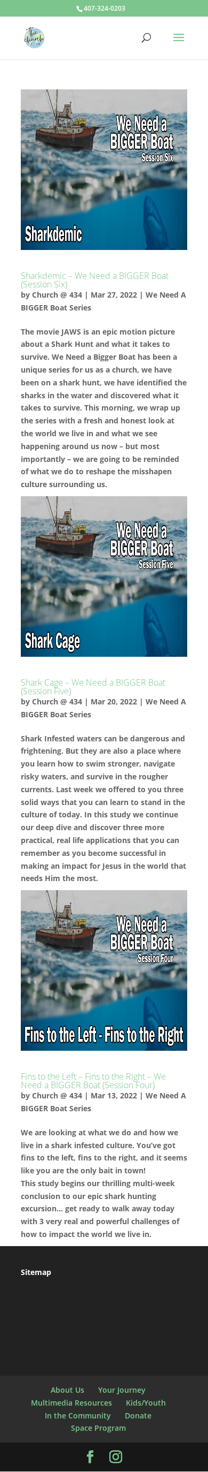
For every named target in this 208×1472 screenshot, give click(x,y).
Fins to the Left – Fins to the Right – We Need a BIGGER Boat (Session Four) (93, 1081)
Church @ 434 (57, 295)
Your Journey (122, 1390)
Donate (138, 1415)
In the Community (78, 1415)
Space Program (98, 1428)
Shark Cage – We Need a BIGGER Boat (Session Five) (93, 687)
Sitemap (36, 1272)
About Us (67, 1390)
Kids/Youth (146, 1403)
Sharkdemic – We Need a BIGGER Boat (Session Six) (95, 280)
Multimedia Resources (71, 1403)
